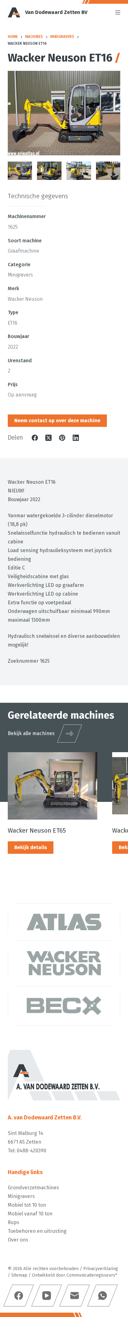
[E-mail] (74, 1295)
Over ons (18, 1240)
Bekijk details (30, 847)
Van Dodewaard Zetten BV (56, 12)
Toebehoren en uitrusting (37, 1231)
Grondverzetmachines (33, 1188)
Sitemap (19, 1275)
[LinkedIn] (76, 438)
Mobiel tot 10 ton (27, 1205)
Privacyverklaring (100, 1268)
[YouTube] (46, 1295)
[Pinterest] (62, 438)
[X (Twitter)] (48, 438)
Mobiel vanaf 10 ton (30, 1214)
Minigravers (21, 1196)
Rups (13, 1222)
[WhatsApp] (102, 1295)
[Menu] (117, 12)
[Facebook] (35, 438)
